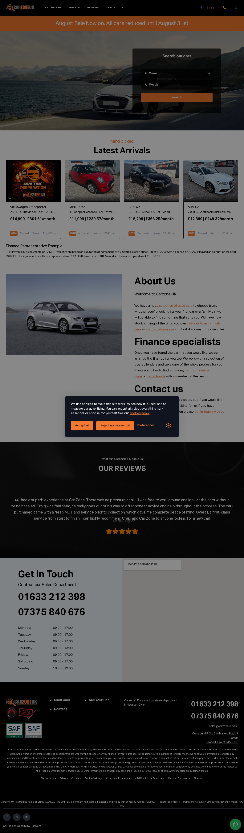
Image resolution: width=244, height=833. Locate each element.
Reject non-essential (115, 425)
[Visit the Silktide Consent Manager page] (168, 425)
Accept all (82, 425)
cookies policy (139, 413)
